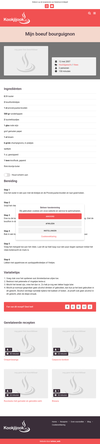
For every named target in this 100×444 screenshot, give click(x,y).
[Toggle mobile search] (89, 13)
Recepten (64, 422)
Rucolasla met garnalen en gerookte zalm (23, 401)
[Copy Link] (90, 307)
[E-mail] (85, 307)
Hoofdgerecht (65, 65)
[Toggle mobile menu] (94, 13)
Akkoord (50, 216)
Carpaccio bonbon (60, 359)
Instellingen (50, 231)
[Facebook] (68, 307)
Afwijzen (50, 223)
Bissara (55, 401)
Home (54, 422)
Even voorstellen (77, 422)
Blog (89, 422)
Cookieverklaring (48, 236)
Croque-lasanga (11, 359)
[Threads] (79, 307)
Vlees (75, 65)
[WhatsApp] (73, 307)
